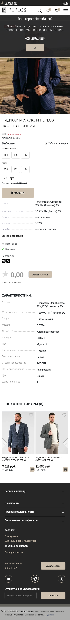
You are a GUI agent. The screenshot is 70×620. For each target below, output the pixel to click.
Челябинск (11, 2)
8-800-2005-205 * (13, 563)
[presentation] (4, 443)
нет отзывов (14, 134)
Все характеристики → (14, 236)
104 (6, 155)
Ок (35, 48)
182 (16, 169)
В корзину (18, 192)
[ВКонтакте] (4, 261)
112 (25, 155)
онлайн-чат (11, 568)
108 (16, 155)
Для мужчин (11, 536)
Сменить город (35, 37)
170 (6, 169)
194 (25, 169)
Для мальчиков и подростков (20, 541)
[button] (4, 67)
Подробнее (49, 615)
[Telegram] (8, 261)
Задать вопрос (53, 566)
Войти (65, 2)
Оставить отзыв (40, 274)
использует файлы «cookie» (21, 611)
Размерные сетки (14, 552)
